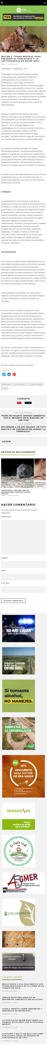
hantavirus (6, 384)
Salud (4, 388)
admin (3, 64)
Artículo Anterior (23, 413)
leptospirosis (20, 384)
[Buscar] (45, 2)
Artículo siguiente (23, 424)
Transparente (6, 68)
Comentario (6, 516)
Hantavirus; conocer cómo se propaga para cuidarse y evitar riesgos (15, 492)
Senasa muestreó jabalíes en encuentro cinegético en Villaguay (22, 998)
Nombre (4, 558)
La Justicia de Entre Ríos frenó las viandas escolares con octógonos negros (22, 1022)
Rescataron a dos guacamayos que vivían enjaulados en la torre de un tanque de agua (23, 986)
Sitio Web (5, 583)
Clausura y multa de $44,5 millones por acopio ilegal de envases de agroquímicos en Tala (23, 1036)
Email (3, 570)
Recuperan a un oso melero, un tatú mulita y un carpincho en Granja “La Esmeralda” (23, 429)
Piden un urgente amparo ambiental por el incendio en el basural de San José (23, 418)
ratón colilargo (35, 384)
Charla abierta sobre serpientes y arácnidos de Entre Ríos (22, 1010)
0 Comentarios (17, 68)
